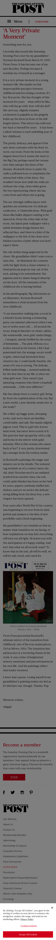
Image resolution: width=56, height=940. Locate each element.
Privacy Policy (27, 919)
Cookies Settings (29, 925)
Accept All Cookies (28, 934)
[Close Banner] (52, 907)
